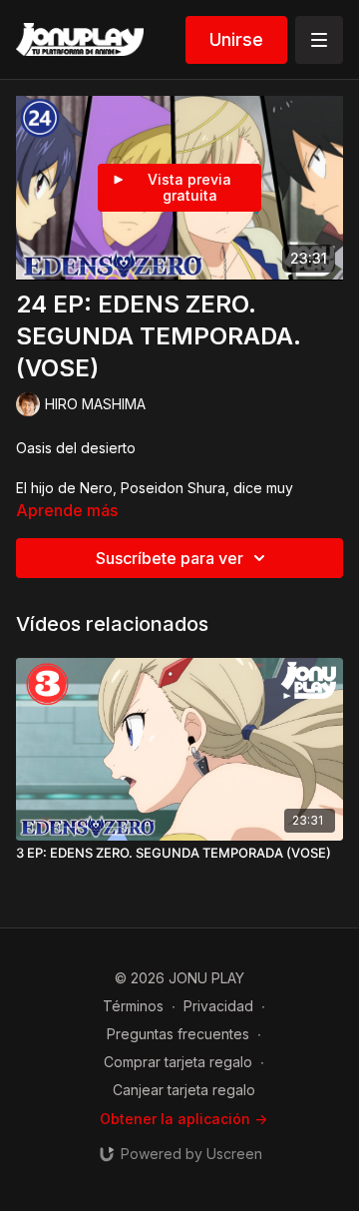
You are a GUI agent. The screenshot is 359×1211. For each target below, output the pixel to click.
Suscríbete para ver (169, 558)
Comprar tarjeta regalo (178, 1061)
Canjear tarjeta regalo (184, 1089)
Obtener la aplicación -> (183, 1118)
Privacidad (218, 1005)
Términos (133, 1005)
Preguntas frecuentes (178, 1033)
